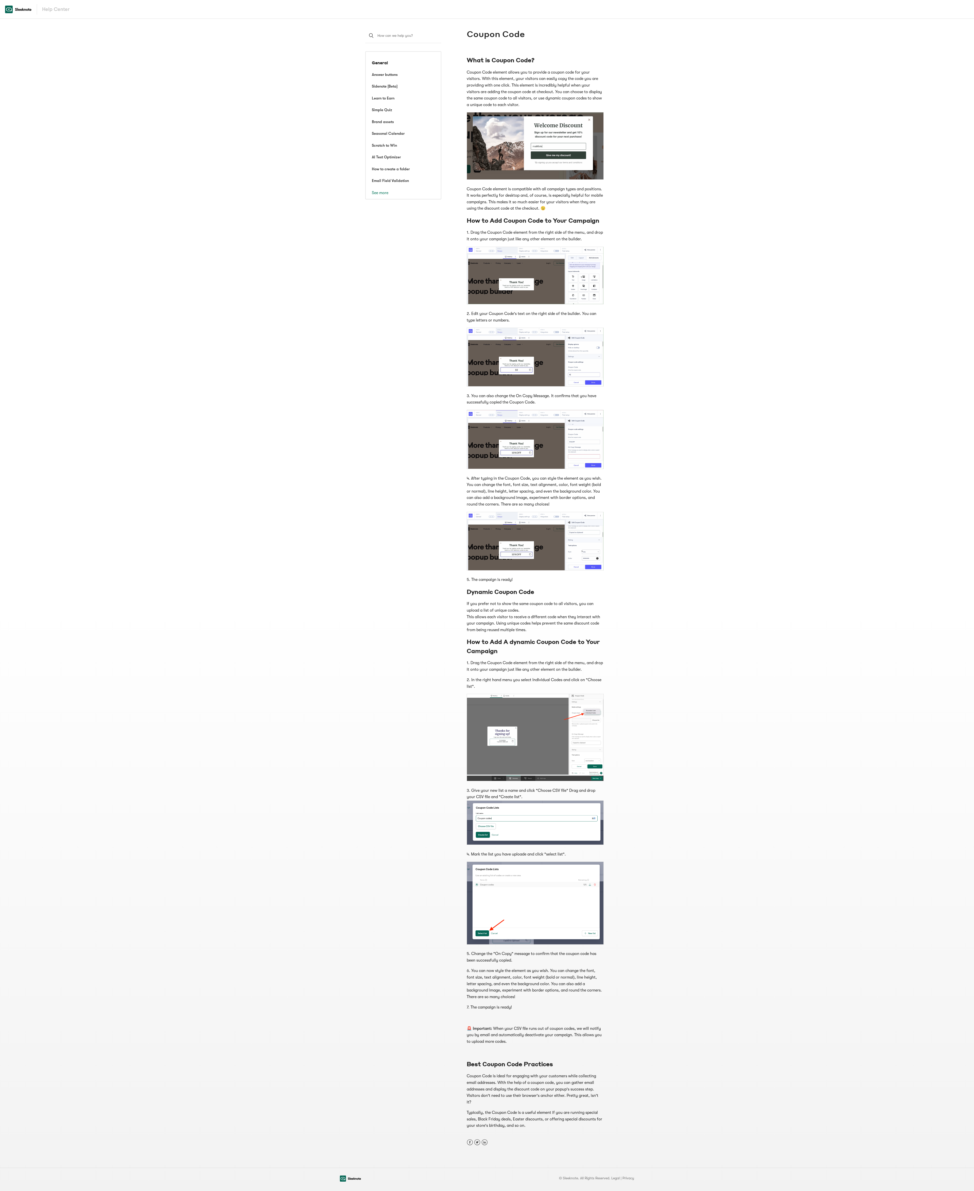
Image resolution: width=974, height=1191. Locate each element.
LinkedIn (484, 1142)
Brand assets (383, 122)
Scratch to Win (384, 145)
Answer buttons (385, 74)
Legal (615, 1178)
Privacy (628, 1178)
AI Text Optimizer (386, 157)
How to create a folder (391, 169)
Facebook (470, 1142)
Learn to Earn (383, 98)
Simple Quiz (382, 110)
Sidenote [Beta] (384, 86)
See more (380, 193)
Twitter (477, 1142)
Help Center (55, 9)
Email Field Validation (390, 180)
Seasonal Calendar (388, 133)
